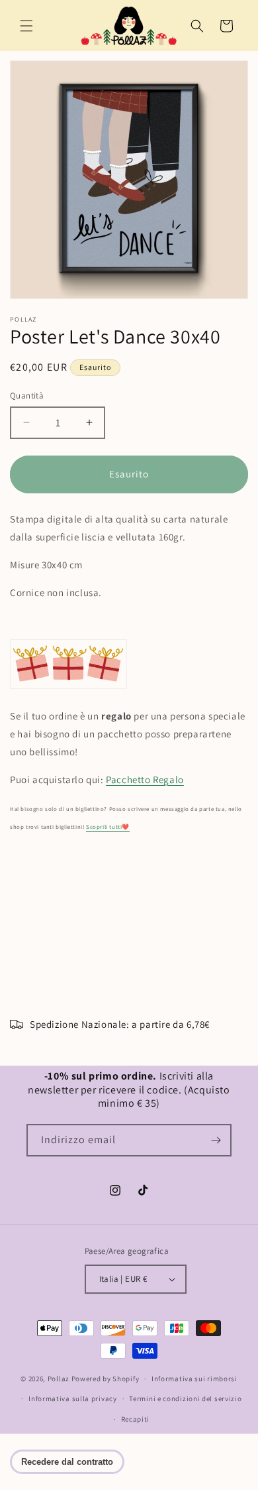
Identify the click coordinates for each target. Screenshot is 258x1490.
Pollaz (58, 1378)
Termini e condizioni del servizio (185, 1398)
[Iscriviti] (215, 1140)
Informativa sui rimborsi (194, 1378)
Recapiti (135, 1419)
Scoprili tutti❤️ (108, 827)
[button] (26, 25)
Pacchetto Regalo (145, 779)
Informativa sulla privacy (72, 1398)
